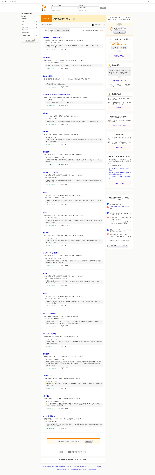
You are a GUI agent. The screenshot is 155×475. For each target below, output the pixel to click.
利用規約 (99, 466)
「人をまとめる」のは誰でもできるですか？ (119, 177)
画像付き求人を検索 (100, 24)
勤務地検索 (82, 5)
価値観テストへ (119, 107)
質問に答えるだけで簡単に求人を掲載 (119, 55)
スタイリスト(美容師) (49, 313)
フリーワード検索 (56, 5)
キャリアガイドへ (119, 183)
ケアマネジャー (47, 396)
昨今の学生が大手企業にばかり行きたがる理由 (120, 169)
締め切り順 (66, 30)
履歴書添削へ (119, 147)
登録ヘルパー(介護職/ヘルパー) (52, 37)
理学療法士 (46, 57)
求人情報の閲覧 (47, 466)
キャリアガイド (52, 469)
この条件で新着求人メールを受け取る (118, 246)
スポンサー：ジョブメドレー (53, 49)
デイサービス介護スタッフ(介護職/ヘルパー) (56, 94)
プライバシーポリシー (90, 466)
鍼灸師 (45, 192)
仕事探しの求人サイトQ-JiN (44, 8)
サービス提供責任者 (49, 416)
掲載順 (52, 30)
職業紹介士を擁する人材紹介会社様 (87, 469)
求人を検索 (4, 1)
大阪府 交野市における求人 (117, 206)
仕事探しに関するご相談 (119, 125)
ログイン (150, 1)
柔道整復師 (46, 152)
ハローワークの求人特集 (73, 466)
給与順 (58, 30)
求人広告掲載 (13, 1)
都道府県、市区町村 (83, 10)
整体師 (45, 212)
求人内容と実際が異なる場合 (64, 469)
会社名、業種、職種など (58, 10)
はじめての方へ (62, 466)
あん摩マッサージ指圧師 (50, 172)
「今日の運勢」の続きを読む (119, 80)
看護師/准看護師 (48, 76)
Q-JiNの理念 (55, 466)
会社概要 (82, 466)
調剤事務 (45, 113)
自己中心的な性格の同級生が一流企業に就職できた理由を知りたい (120, 173)
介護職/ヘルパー (48, 375)
